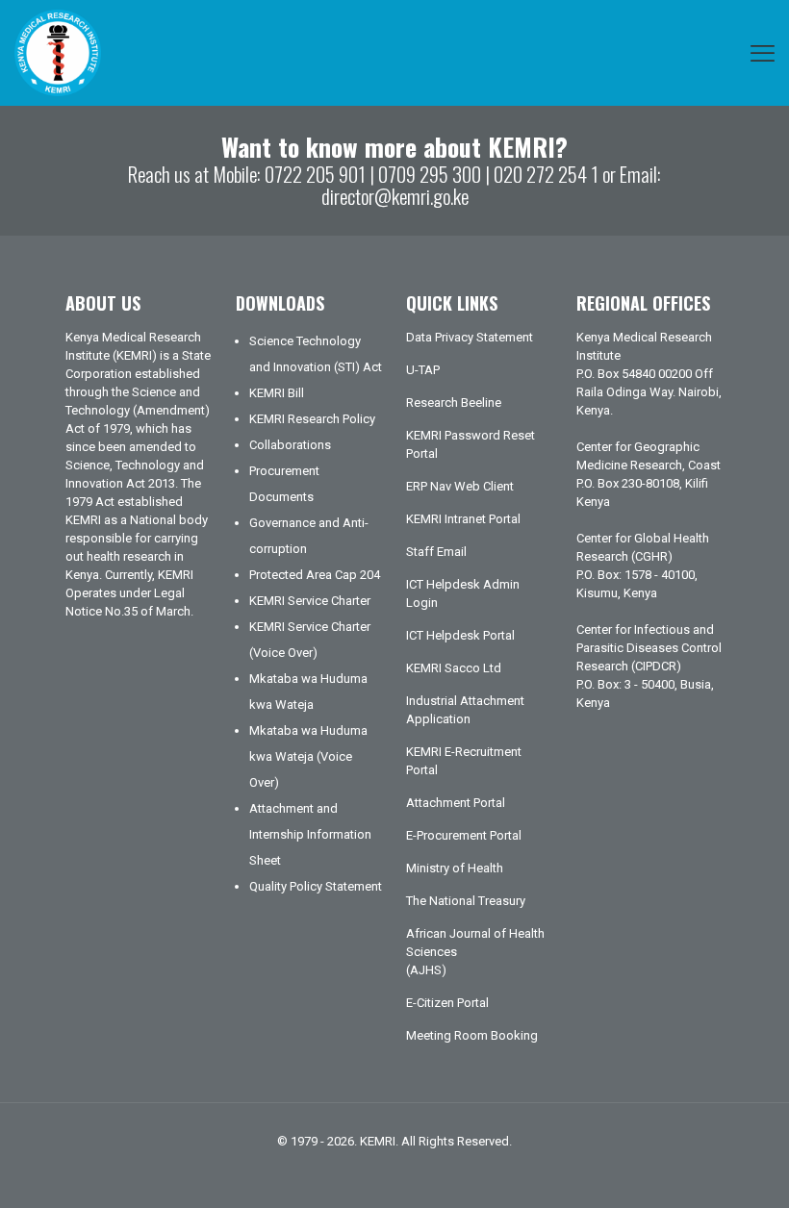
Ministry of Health (454, 868)
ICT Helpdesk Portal (460, 635)
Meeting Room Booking (472, 1035)
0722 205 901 (315, 174)
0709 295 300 (429, 174)
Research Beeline (453, 402)
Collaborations (290, 445)
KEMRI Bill (276, 393)
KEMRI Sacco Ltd (453, 668)
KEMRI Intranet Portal (463, 519)
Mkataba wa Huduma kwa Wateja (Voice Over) (308, 756)
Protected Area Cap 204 (314, 574)
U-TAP (423, 370)
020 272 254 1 (546, 174)
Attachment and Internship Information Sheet (310, 834)
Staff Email (436, 551)
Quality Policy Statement (315, 886)
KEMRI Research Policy (312, 419)
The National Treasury (465, 900)
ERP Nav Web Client (460, 486)
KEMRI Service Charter (309, 600)
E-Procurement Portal (464, 835)
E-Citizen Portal (447, 1002)
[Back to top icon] (696, 1168)
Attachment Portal (455, 802)
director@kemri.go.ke (395, 196)
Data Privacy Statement (469, 337)
